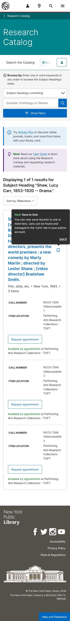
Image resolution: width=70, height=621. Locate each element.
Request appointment (25, 339)
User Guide (40, 154)
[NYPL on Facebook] (35, 532)
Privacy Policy (57, 548)
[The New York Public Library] (5, 6)
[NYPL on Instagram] (53, 532)
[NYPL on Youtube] (62, 532)
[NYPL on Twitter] (44, 532)
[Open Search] (51, 6)
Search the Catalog (20, 62)
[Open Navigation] (62, 6)
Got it (63, 239)
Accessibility (58, 541)
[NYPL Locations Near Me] (39, 6)
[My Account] (27, 6)
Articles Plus (25, 132)
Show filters (38, 113)
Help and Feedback (54, 616)
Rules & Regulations (53, 554)
